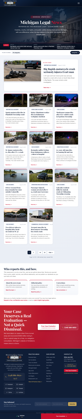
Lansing (48, 370)
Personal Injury (32, 357)
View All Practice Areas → (35, 381)
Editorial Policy (49, 412)
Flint (47, 368)
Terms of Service (74, 412)
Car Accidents (32, 360)
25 (44, 252)
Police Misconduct (33, 373)
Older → (51, 252)
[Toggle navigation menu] (78, 3)
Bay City (48, 376)
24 (40, 252)
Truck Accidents (33, 362)
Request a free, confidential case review (15, 300)
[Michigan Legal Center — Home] (10, 3)
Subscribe (72, 404)
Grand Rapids (49, 362)
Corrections (57, 412)
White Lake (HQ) (50, 357)
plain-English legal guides (41, 300)
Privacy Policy (65, 412)
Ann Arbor (49, 365)
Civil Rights (31, 376)
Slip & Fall (31, 370)
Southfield (49, 360)
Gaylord (48, 378)
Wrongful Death (33, 368)
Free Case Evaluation (71, 370)
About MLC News (40, 412)
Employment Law (33, 378)
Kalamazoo (49, 373)
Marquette (49, 381)
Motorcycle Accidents (34, 365)
